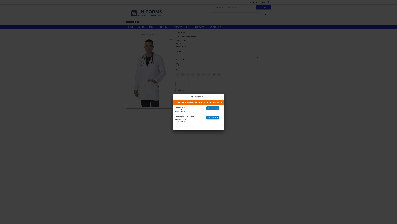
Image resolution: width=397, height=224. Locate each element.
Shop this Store (213, 108)
